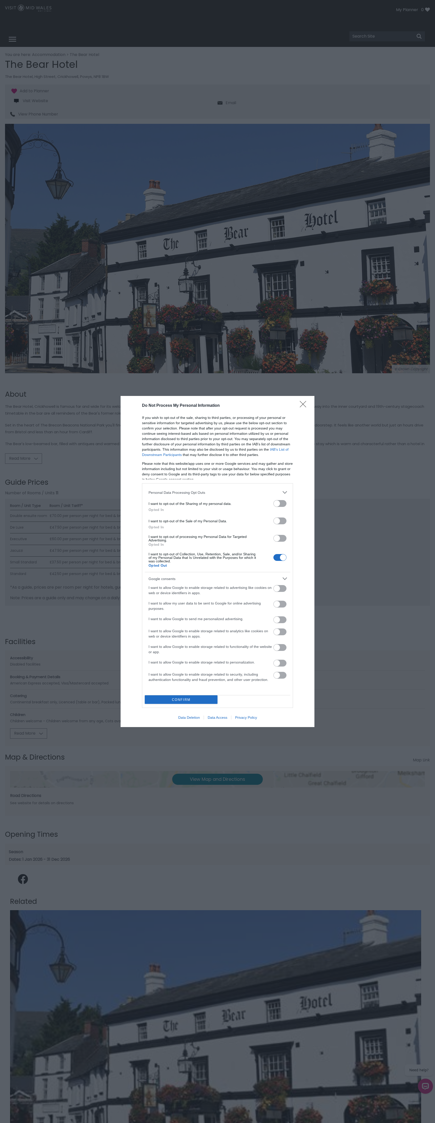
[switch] (279, 503)
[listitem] (217, 492)
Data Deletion (189, 717)
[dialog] (217, 561)
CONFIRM (181, 700)
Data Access (217, 717)
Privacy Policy (246, 717)
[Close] (304, 406)
